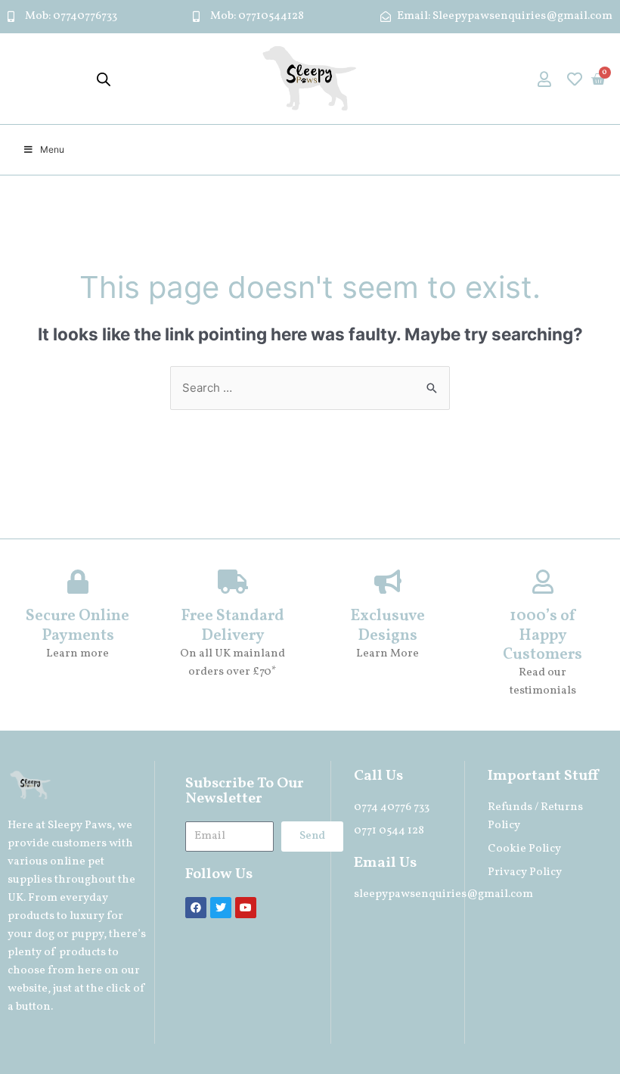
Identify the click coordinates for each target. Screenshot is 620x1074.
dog (44, 934)
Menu (52, 149)
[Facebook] (195, 907)
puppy (87, 934)
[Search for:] (310, 387)
